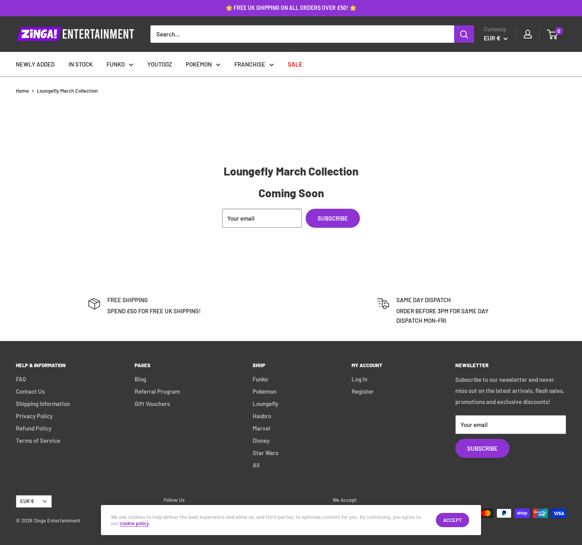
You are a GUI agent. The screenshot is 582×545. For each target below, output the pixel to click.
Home (22, 91)
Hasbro (262, 415)
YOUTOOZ (159, 64)
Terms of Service (38, 440)
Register (363, 391)
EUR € (27, 501)
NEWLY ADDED (35, 64)
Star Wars (265, 452)
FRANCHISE (249, 64)
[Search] (464, 34)
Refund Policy (33, 428)
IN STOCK (80, 64)
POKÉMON (199, 64)
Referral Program (157, 391)
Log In (359, 379)
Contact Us (30, 391)
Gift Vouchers (152, 403)
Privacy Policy (34, 415)
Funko (260, 379)
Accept (452, 520)
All (256, 465)
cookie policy (134, 523)
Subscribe (333, 218)
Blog (140, 379)
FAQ (21, 379)
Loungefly (265, 403)
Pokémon (264, 391)
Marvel (261, 428)
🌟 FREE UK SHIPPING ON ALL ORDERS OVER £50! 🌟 (291, 7)
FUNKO (116, 64)
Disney (261, 440)
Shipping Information (43, 403)
